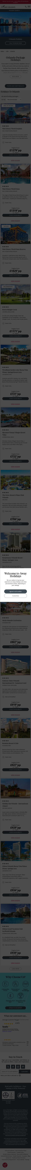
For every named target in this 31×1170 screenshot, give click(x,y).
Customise (15, 596)
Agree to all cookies (16, 591)
